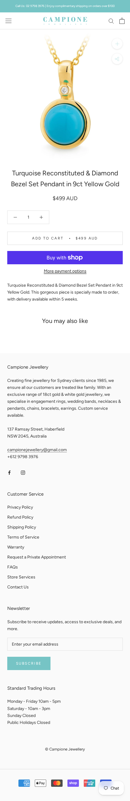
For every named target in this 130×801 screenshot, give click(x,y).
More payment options (65, 271)
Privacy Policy (20, 507)
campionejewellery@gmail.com (37, 449)
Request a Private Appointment (36, 557)
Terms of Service (23, 537)
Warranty (15, 547)
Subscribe (29, 663)
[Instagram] (23, 472)
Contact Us (18, 587)
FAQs (12, 567)
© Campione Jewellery (65, 749)
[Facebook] (9, 472)
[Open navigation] (8, 20)
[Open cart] (122, 21)
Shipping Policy (21, 527)
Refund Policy (20, 517)
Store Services (21, 577)
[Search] (111, 20)
